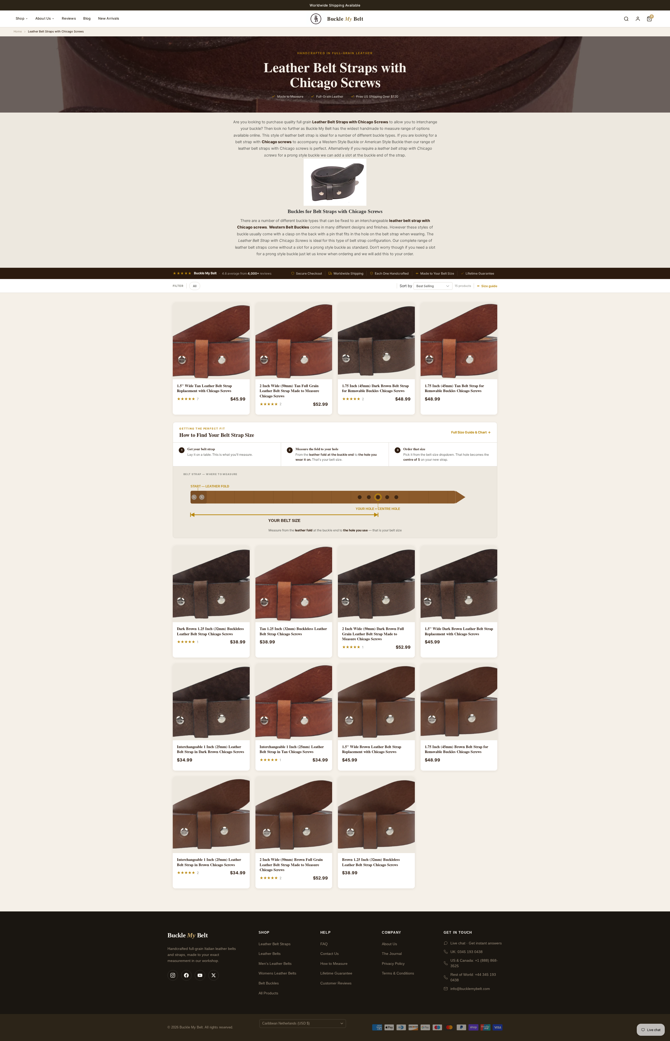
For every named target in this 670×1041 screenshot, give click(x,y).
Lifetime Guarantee (336, 973)
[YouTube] (200, 975)
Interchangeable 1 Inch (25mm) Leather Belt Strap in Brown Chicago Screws (209, 862)
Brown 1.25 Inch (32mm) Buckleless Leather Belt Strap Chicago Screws (371, 862)
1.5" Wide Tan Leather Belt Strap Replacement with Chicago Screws (204, 388)
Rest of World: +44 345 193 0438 (473, 977)
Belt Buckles (269, 983)
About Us (43, 18)
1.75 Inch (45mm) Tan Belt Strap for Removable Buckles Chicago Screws (454, 388)
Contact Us (329, 953)
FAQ (324, 944)
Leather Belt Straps (275, 944)
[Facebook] (186, 975)
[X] (213, 975)
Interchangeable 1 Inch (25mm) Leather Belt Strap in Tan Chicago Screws (292, 749)
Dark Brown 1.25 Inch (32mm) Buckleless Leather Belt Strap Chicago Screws (210, 631)
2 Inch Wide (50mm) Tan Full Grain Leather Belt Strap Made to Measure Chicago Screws (289, 391)
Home (18, 31)
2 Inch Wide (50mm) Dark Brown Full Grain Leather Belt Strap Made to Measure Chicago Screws (373, 634)
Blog (87, 18)
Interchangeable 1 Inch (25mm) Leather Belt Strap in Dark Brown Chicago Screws (210, 749)
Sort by (406, 285)
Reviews (69, 18)
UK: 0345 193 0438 (466, 952)
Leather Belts (270, 953)
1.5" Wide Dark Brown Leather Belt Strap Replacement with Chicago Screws (459, 631)
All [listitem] (195, 286)
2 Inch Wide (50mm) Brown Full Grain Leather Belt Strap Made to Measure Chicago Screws (291, 864)
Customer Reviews (335, 983)
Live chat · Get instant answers (476, 943)
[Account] (638, 19)
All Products (268, 993)
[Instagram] (173, 975)
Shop (20, 18)
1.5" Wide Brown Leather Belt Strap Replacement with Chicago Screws (371, 749)
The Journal (392, 953)
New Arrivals (108, 18)
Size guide (489, 286)
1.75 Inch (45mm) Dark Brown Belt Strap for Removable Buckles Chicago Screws (375, 388)
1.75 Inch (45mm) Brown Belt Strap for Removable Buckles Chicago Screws (456, 749)
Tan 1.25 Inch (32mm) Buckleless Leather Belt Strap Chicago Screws (293, 631)
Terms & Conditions (398, 973)
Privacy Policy (393, 963)
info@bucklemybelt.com (470, 989)
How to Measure (334, 963)
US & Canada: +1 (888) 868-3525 (474, 963)
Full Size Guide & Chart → (471, 432)
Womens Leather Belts (277, 973)
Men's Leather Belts (275, 963)
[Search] (626, 19)
